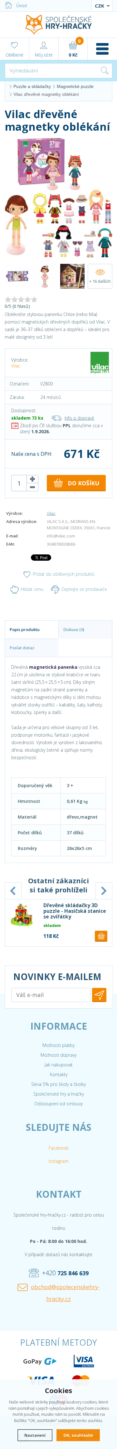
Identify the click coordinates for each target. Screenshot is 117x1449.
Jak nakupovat (59, 1065)
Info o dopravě (79, 418)
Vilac (15, 366)
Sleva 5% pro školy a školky (58, 1084)
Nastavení (35, 1435)
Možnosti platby (58, 1045)
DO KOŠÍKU (83, 483)
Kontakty (58, 1074)
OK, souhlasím (78, 1435)
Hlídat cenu (32, 589)
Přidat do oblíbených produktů (64, 574)
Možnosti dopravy (58, 1055)
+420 (65, 1273)
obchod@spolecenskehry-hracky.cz (65, 1293)
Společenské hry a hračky (58, 1094)
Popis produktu (25, 629)
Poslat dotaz (22, 648)
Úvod (21, 5)
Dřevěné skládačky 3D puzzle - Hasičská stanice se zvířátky (74, 911)
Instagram (59, 1161)
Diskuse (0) (73, 629)
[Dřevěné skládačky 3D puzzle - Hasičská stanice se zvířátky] (22, 914)
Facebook (59, 1148)
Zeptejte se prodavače (84, 589)
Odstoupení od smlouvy (58, 1104)
